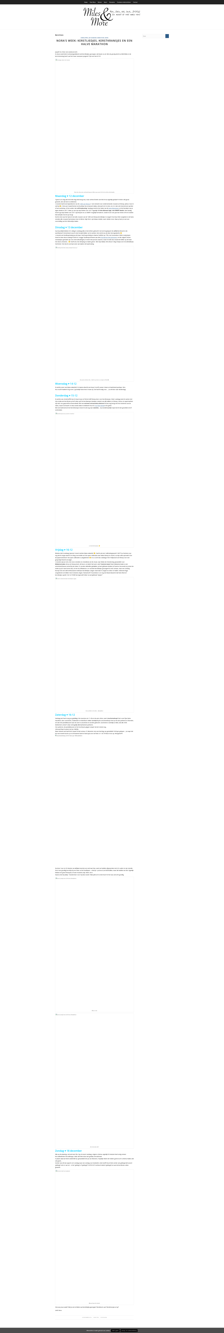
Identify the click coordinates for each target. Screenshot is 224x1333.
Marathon (100, 38)
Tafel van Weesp (85, 204)
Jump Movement (114, 208)
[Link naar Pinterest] (165, 17)
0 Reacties (96, 1317)
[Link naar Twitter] (162, 17)
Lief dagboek (92, 38)
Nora (106, 38)
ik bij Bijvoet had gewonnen (108, 237)
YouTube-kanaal (99, 405)
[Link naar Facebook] (157, 17)
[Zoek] (140, 2)
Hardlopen (84, 38)
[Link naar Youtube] (167, 17)
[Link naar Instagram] (159, 17)
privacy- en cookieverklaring (129, 1330)
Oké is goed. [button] (115, 1330)
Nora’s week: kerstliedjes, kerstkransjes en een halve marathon (94, 42)
